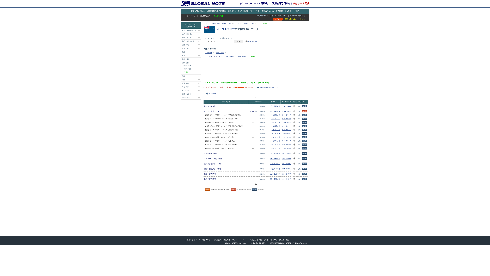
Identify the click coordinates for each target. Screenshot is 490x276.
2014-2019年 (286, 174)
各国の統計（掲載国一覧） (222, 23)
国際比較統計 (205, 16)
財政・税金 (242, 56)
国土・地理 (185, 90)
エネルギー (185, 48)
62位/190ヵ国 (275, 122)
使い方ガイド (213, 94)
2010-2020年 (286, 111)
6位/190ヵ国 (276, 145)
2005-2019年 (286, 169)
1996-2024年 (286, 106)
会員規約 (227, 240)
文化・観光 (185, 87)
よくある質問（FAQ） (279, 16)
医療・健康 (185, 59)
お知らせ (190, 240)
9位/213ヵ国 (275, 106)
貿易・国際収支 (187, 34)
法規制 (186, 72)
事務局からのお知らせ (297, 16)
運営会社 (253, 240)
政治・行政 (230, 56)
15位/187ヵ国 (275, 159)
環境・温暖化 (186, 94)
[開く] (199, 30)
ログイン (278, 19)
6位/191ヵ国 (275, 153)
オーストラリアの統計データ (243, 23)
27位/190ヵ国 (275, 169)
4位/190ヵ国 (276, 130)
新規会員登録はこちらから (295, 19)
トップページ (190, 16)
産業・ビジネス (187, 38)
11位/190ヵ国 (275, 119)
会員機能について (262, 16)
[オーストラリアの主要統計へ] (210, 29)
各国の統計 (218, 16)
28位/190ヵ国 (275, 137)
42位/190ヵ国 (275, 126)
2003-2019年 (286, 153)
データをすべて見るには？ (269, 87)
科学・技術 (185, 98)
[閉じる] (199, 62)
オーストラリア (226, 29)
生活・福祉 (185, 83)
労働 (183, 80)
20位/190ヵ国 (275, 148)
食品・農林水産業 (188, 41)
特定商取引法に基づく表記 (280, 240)
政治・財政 (220, 53)
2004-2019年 (286, 159)
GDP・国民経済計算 (189, 30)
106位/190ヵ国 (275, 141)
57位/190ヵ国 (275, 133)
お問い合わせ (263, 240)
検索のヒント (252, 41)
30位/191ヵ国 (275, 164)
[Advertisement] (251, 71)
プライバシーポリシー (240, 240)
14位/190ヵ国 (275, 111)
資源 (183, 52)
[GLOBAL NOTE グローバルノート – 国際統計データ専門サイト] (203, 6)
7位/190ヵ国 (276, 115)
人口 (183, 76)
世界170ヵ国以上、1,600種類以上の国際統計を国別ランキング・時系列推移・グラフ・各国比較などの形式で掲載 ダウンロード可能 (245, 11)
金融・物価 (185, 45)
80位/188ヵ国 (275, 174)
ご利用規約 (217, 240)
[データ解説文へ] (294, 106)
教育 (183, 55)
